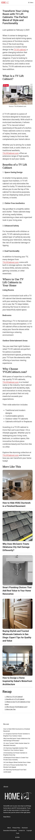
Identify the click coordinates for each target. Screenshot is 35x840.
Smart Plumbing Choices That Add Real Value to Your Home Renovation (17, 590)
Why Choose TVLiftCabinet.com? (16, 707)
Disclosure (25, 828)
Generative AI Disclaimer (10, 830)
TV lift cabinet (20, 50)
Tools (17, 833)
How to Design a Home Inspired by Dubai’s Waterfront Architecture (17, 681)
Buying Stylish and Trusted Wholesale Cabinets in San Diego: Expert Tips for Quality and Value (17, 636)
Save (6, 85)
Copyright (29, 830)
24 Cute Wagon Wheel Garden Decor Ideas (17, 762)
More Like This (11, 709)
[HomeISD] (5, 2)
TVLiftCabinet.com (11, 153)
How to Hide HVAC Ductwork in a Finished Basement (16, 504)
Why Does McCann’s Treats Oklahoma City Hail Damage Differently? (16, 547)
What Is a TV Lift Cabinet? (14, 697)
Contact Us (22, 830)
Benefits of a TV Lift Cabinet (15, 699)
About (9, 828)
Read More (6, 817)
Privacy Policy (16, 828)
